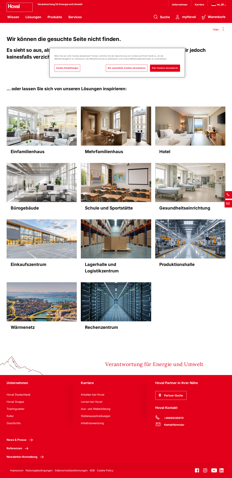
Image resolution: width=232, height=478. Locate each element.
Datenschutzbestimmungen (71, 470)
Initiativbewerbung (92, 423)
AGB (92, 470)
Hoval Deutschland (18, 394)
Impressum (16, 470)
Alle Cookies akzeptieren (165, 68)
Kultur (10, 416)
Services (75, 17)
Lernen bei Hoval (91, 401)
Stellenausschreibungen (95, 416)
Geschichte (13, 423)
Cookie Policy (105, 470)
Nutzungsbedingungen (39, 470)
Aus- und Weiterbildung (95, 409)
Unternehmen (180, 4)
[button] (171, 395)
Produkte (55, 17)
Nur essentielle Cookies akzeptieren (127, 68)
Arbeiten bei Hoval (92, 394)
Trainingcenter (15, 409)
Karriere (199, 4)
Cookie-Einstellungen (67, 68)
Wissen (13, 17)
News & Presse (16, 439)
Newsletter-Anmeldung (22, 456)
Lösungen (33, 17)
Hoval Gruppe (15, 401)
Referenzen (14, 448)
